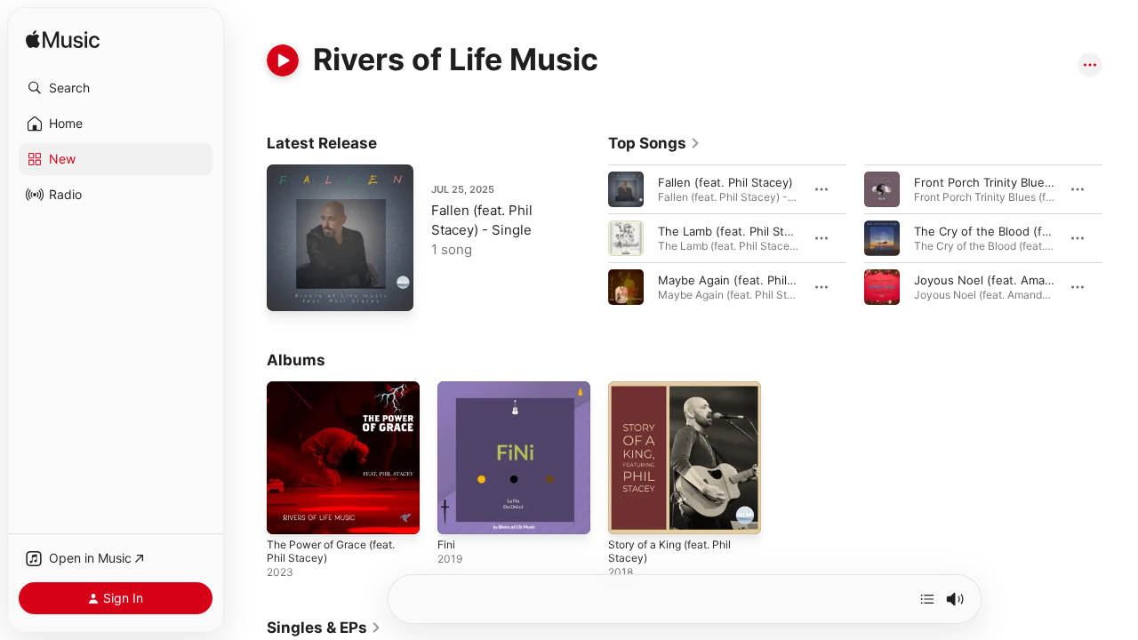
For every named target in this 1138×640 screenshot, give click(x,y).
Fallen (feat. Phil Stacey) (725, 182)
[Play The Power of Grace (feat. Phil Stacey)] (289, 512)
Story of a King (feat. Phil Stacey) (677, 395)
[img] (63, 40)
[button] (116, 88)
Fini (447, 388)
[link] (654, 143)
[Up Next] (927, 599)
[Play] (283, 60)
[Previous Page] (590, 238)
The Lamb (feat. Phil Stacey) (736, 231)
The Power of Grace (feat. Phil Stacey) (340, 395)
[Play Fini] (459, 512)
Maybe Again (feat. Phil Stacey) (745, 280)
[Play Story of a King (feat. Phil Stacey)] (630, 512)
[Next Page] (1120, 238)
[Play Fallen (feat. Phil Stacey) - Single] (289, 289)
